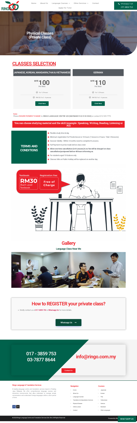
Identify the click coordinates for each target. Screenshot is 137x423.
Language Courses (60, 3)
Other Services (80, 3)
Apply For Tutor (65, 8)
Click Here (42, 103)
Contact (95, 3)
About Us (44, 3)
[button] (125, 6)
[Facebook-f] (14, 406)
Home (33, 3)
